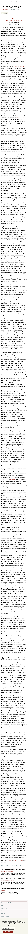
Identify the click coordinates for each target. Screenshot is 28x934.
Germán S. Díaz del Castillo (8, 880)
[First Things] (14, 1)
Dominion (12, 479)
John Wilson (4, 890)
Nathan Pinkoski (5, 9)
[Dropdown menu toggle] (14, 903)
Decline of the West (19, 66)
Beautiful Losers (20, 117)
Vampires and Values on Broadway (13, 869)
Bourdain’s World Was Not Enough (13, 878)
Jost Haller (8, 860)
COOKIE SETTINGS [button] (8, 928)
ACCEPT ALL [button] (8, 931)
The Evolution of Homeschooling (12, 888)
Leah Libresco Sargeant (7, 871)
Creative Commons (18, 860)
